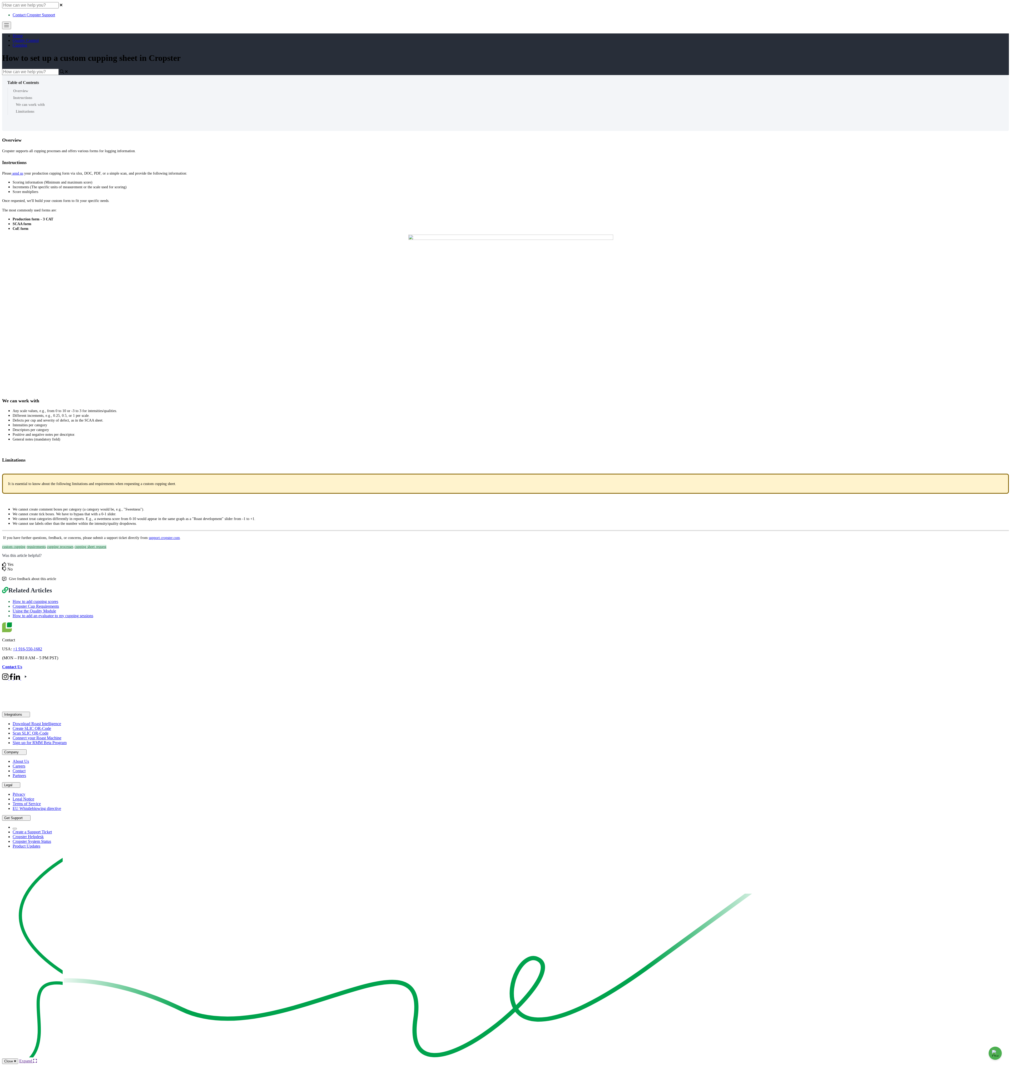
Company (12, 752)
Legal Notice (23, 799)
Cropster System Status (32, 841)
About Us (21, 761)
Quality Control (26, 40)
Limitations (25, 111)
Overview (20, 91)
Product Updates (26, 846)
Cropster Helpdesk (28, 836)
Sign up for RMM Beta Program (40, 742)
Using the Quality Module (34, 611)
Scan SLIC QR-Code (30, 733)
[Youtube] (25, 678)
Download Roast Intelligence (37, 723)
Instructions (22, 98)
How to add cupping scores (35, 601)
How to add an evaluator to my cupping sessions (53, 615)
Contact (19, 771)
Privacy (19, 794)
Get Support (14, 818)
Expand (26, 1061)
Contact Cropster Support (34, 15)
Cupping (20, 45)
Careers (19, 766)
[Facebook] (11, 678)
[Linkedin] (17, 678)
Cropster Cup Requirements (36, 606)
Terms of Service (27, 803)
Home (18, 35)
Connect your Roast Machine (37, 738)
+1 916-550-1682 (27, 649)
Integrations (13, 714)
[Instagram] (5, 678)
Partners (19, 775)
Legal (8, 785)
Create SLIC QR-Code (32, 728)
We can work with (30, 105)
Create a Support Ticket (32, 832)
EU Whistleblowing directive (37, 808)
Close (9, 1061)
